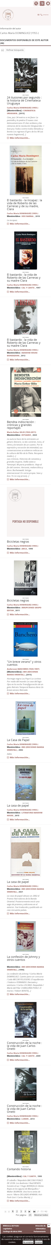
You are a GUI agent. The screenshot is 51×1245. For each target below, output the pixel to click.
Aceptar (38, 1242)
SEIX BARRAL (28, 216)
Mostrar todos (41, 1215)
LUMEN (25, 1119)
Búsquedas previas (42, 3)
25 (30, 1215)
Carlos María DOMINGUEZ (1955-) (22, 107)
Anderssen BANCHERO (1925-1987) (23, 669)
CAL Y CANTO (28, 287)
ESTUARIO (26, 435)
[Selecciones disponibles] (2, 50)
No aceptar (28, 1242)
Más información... (20, 137)
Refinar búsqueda (15, 50)
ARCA (24, 548)
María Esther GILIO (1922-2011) (21, 432)
